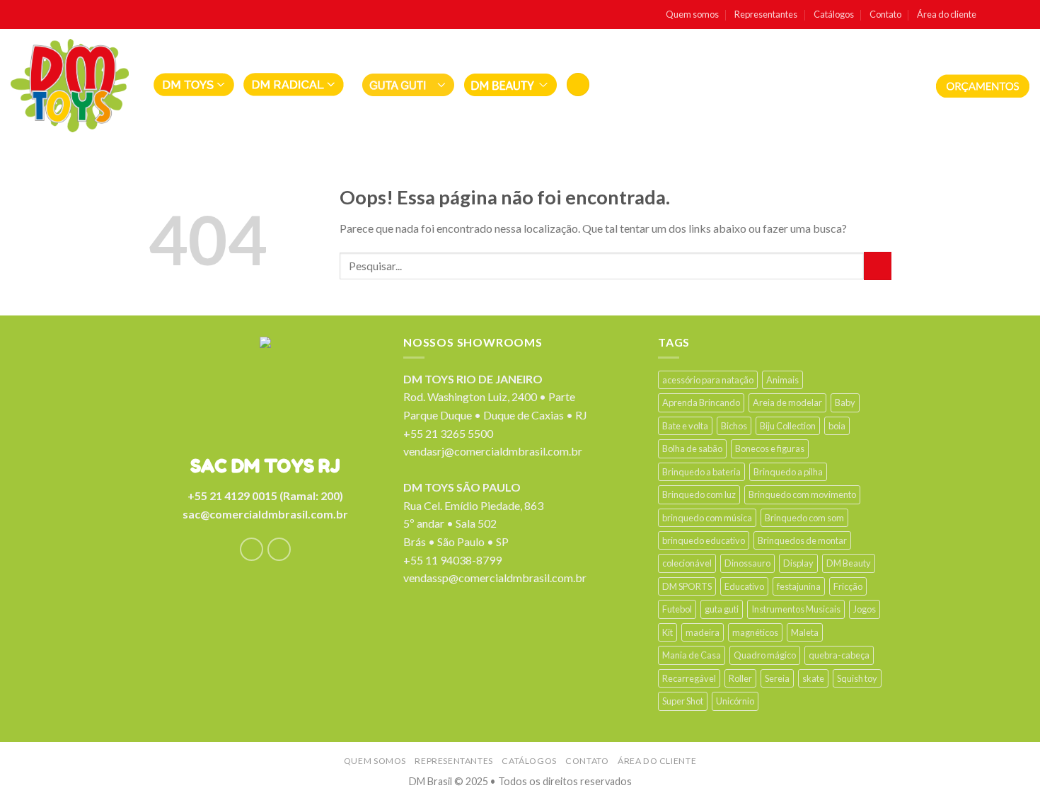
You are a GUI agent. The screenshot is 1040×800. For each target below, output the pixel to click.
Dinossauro (747, 563)
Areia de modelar (787, 402)
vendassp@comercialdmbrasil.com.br (495, 577)
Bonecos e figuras (769, 448)
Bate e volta (685, 425)
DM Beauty (848, 563)
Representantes (765, 14)
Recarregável (689, 678)
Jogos (864, 609)
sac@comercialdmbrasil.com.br (265, 514)
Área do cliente (946, 14)
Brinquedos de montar (802, 540)
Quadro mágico (765, 655)
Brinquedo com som (804, 517)
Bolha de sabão (692, 448)
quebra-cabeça (839, 655)
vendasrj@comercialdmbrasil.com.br (492, 451)
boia (836, 425)
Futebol (677, 609)
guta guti (722, 609)
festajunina (799, 586)
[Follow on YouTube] (1022, 15)
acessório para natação (707, 379)
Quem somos (692, 14)
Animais (782, 379)
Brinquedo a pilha (788, 471)
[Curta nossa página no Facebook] (992, 15)
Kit (667, 632)
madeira (703, 632)
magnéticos (755, 632)
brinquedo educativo (703, 540)
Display (798, 563)
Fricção (847, 586)
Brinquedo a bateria (701, 471)
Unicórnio (735, 701)
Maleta (805, 632)
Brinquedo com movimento (802, 494)
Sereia (777, 678)
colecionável (687, 563)
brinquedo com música (707, 517)
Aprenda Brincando (701, 402)
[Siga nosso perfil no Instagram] (1008, 15)
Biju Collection (788, 425)
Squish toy (857, 678)
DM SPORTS (687, 586)
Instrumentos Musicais (795, 609)
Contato (885, 14)
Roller (740, 678)
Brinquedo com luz (699, 494)
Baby (845, 402)
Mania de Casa (691, 655)
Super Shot (682, 701)
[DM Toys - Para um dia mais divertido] (70, 85)
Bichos (734, 425)
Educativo (744, 586)
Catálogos (834, 14)
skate (813, 678)
